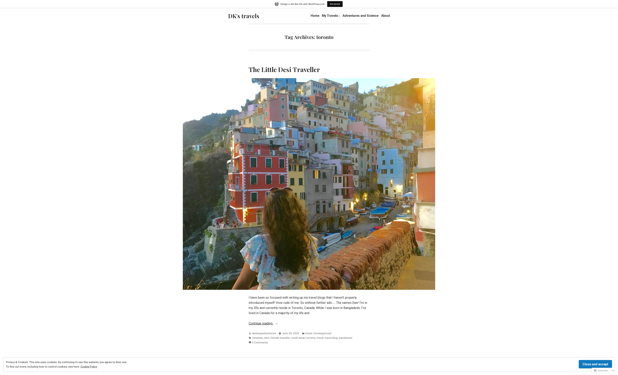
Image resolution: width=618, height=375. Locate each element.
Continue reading (261, 323)
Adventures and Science (360, 15)
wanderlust (345, 337)
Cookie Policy (88, 366)
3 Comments (260, 343)
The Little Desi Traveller (284, 69)
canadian (257, 337)
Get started (335, 4)
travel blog (331, 337)
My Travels (330, 15)
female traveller (280, 337)
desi (266, 337)
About (385, 15)
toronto (310, 337)
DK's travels (243, 16)
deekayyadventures (264, 333)
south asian (298, 337)
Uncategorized (322, 333)
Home (315, 15)
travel (308, 333)
